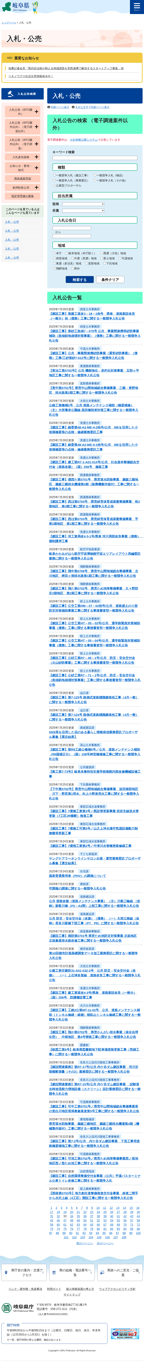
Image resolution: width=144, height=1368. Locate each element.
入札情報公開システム (84, 139)
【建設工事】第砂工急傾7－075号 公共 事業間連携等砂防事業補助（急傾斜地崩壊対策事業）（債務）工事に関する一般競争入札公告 (95, 335)
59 (51, 1224)
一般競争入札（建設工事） (73, 175)
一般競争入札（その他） (112, 180)
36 (85, 1216)
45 (51, 1220)
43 (131, 1216)
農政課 (84, 884)
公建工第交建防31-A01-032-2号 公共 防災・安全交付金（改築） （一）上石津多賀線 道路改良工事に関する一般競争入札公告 (95, 975)
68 (111, 1224)
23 (91, 1212)
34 (71, 1216)
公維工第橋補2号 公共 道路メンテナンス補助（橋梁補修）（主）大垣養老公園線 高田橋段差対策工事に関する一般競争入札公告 (93, 410)
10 (98, 1207)
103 (82, 1237)
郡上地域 (109, 258)
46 (58, 1220)
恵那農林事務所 (90, 383)
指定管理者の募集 (22, 196)
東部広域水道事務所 (92, 806)
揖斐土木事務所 (90, 309)
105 (99, 1237)
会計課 (84, 692)
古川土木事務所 (90, 1005)
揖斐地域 (61, 258)
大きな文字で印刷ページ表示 (92, 107)
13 (117, 1207)
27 (118, 1212)
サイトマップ (72, 1294)
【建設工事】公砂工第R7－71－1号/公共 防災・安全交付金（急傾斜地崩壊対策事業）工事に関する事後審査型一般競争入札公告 (95, 680)
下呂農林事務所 (90, 784)
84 (125, 1228)
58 (138, 1220)
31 (51, 1216)
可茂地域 (127, 258)
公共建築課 (87, 767)
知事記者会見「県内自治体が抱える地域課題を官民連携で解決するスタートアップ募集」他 (66, 68)
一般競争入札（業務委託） (73, 180)
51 (91, 1220)
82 (111, 1228)
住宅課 (84, 871)
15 (131, 1207)
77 (78, 1228)
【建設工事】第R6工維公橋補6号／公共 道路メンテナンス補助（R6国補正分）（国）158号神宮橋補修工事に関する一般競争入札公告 (94, 754)
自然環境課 (87, 1171)
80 (98, 1228)
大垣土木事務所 (90, 400)
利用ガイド (54, 1288)
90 (70, 1233)
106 (107, 1237)
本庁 (59, 253)
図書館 (84, 1045)
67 (105, 1224)
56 (125, 1220)
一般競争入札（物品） (111, 175)
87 (50, 1233)
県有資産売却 (22, 178)
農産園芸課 (87, 727)
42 (125, 1216)
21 (78, 1212)
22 (85, 1212)
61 (65, 1224)
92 (84, 1233)
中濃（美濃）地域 (85, 258)
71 (131, 1224)
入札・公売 (12, 221)
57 (131, 1220)
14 (124, 1207)
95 (104, 1233)
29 (131, 1212)
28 (125, 1212)
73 (51, 1228)
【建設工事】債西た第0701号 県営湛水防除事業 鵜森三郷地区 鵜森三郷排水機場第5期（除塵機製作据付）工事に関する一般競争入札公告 (94, 484)
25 (105, 1212)
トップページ (8, 22)
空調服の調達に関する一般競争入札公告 (77, 888)
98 (124, 1233)
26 (111, 1212)
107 (115, 1237)
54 (111, 1220)
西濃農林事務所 (90, 475)
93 (90, 1233)
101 (66, 1237)
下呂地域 (111, 263)
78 (85, 1228)
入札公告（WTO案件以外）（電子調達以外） (20, 127)
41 (118, 1216)
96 (110, 1233)
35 (78, 1216)
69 (118, 1224)
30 (138, 1212)
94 (97, 1233)
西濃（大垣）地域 (114, 253)
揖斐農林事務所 (90, 931)
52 (98, 1220)
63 (78, 1224)
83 (118, 1228)
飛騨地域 (61, 268)
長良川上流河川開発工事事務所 (99, 1062)
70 (125, 1224)
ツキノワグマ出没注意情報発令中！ (30, 76)
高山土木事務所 (90, 745)
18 (58, 1212)
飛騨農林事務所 (90, 566)
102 (74, 1237)
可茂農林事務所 (90, 1101)
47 (65, 1220)
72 (138, 1224)
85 (131, 1228)
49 (78, 1220)
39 (105, 1216)
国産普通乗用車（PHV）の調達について (77, 876)
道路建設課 (87, 896)
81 (105, 1228)
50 (85, 1220)
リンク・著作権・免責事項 (25, 1288)
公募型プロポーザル (68, 185)
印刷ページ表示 (60, 107)
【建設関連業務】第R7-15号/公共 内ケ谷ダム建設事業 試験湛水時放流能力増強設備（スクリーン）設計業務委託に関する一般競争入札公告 (95, 1089)
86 (138, 1228)
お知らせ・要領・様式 (21, 168)
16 (137, 1207)
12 (111, 1207)
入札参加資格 (20, 157)
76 (71, 1228)
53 (105, 1220)
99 (130, 1233)
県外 (77, 268)
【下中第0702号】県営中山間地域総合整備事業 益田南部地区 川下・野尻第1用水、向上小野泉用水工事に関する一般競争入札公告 (94, 793)
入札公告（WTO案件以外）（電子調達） (20, 144)
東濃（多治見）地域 (68, 263)
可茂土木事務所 (90, 348)
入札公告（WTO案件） (20, 111)
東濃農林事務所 (90, 366)
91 (77, 1233)
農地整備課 (87, 1119)
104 (91, 1237)
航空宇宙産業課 (90, 549)
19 (65, 1212)
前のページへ (84, 1243)
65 (91, 1224)
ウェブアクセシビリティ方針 (117, 1288)
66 (98, 1224)
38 (98, 1216)
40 (111, 1216)
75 (65, 1228)
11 (104, 1207)
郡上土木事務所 (90, 601)
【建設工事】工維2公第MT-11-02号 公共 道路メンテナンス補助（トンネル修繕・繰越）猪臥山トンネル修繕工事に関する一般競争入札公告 (95, 1014)
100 (138, 1233)
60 (58, 1224)
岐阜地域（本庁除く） (82, 253)
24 (98, 1212)
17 (51, 1212)
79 (91, 1228)
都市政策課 (87, 948)
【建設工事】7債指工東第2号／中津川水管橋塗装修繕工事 (90, 846)
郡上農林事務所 (90, 1188)
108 (124, 1237)
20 (71, 1212)
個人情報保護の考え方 (80, 1288)
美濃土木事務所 (90, 422)
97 (117, 1233)
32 (58, 1216)
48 (71, 1220)
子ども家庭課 (88, 854)
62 (71, 1224)
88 (57, 1233)
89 (64, 1233)
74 (58, 1228)
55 (118, 1220)
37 (91, 1216)
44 (138, 1216)
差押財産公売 (20, 187)
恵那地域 (93, 263)
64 (85, 1224)
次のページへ (105, 1243)
